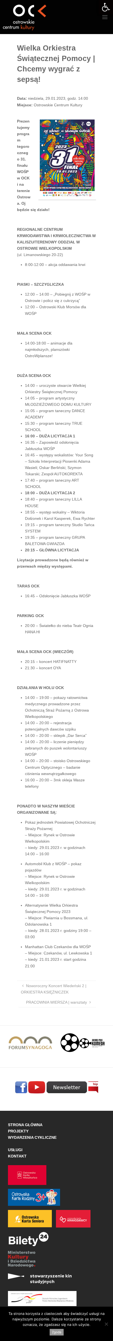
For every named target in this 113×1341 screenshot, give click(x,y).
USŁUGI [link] (15, 1150)
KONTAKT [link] (17, 1156)
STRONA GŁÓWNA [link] (25, 1125)
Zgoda (56, 1332)
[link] (106, 7)
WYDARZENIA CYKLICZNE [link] (32, 1137)
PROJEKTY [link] (18, 1131)
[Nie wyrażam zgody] (106, 1324)
